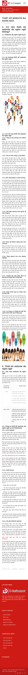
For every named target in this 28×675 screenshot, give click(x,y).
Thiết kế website (6, 614)
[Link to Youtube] (20, 673)
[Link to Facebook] (15, 673)
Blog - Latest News (7, 8)
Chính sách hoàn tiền (8, 643)
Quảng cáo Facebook (8, 622)
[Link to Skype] (18, 673)
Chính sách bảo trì (7, 640)
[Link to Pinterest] (25, 673)
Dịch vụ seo (5, 617)
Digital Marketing (7, 619)
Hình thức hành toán (7, 645)
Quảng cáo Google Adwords (9, 624)
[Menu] (24, 3)
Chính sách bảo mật (7, 637)
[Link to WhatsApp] (22, 673)
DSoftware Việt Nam (12, 671)
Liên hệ (4, 648)
